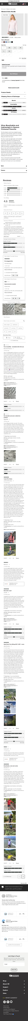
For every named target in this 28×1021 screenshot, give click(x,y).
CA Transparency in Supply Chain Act (11, 1010)
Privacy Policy (6, 1007)
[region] (14, 1)
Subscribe (14, 969)
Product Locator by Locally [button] (13, 87)
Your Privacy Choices (7, 1014)
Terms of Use (6, 1006)
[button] (25, 3)
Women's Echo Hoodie (10, 9)
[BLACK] (2, 42)
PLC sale (3, 9)
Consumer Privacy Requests (9, 1009)
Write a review (17, 37)
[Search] (19, 3)
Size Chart (24, 58)
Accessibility (6, 1012)
